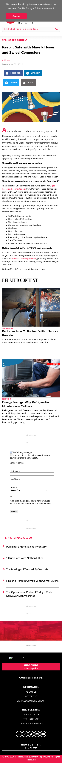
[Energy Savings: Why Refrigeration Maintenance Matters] (31, 378)
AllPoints (6, 60)
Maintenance (7, 328)
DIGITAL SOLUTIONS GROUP (31, 701)
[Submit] (57, 29)
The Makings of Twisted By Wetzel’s (27, 569)
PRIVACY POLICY (31, 715)
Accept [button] (16, 16)
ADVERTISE (31, 696)
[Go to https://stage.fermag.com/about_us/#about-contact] (37, 734)
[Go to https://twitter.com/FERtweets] (31, 734)
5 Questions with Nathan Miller (24, 558)
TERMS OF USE (31, 719)
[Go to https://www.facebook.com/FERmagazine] (19, 734)
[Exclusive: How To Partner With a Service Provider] (31, 307)
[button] (31, 666)
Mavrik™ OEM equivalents (23, 259)
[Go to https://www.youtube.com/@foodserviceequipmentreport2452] (43, 734)
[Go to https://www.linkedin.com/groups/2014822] (25, 734)
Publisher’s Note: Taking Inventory (26, 546)
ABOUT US (31, 692)
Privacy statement (44, 8)
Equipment (6, 399)
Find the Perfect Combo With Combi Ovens (32, 581)
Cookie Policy (25, 8)
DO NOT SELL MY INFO (31, 724)
